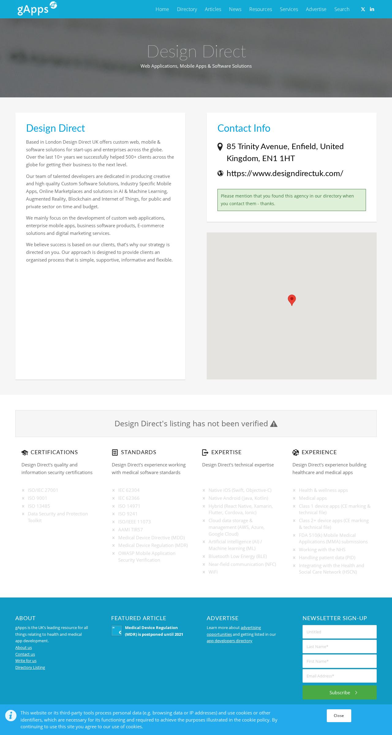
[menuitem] (162, 9)
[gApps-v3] (37, 9)
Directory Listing (30, 667)
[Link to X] (363, 8)
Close (339, 715)
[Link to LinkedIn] (372, 8)
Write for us (25, 660)
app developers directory (229, 640)
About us (23, 647)
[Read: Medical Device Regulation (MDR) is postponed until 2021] (116, 630)
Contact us (25, 654)
